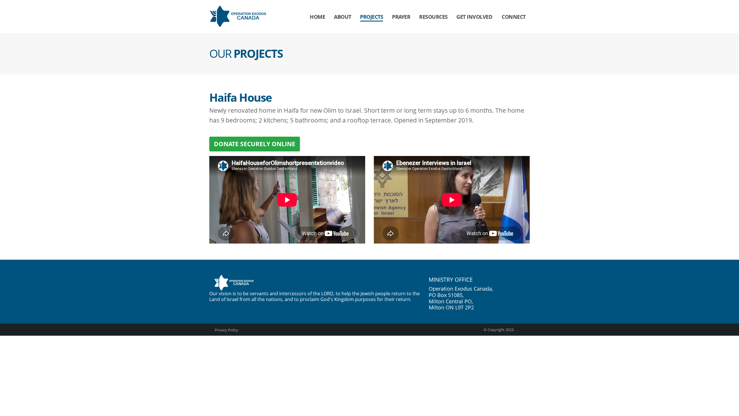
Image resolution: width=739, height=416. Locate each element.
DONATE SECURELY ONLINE (254, 144)
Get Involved (474, 16)
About (342, 16)
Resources (433, 16)
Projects (371, 16)
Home (317, 16)
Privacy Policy (226, 330)
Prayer (401, 16)
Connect (514, 16)
